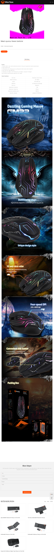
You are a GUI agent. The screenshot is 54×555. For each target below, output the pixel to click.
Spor (45, 501)
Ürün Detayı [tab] (27, 59)
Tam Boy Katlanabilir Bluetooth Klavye (36, 517)
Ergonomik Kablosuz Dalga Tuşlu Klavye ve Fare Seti (12, 551)
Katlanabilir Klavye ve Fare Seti (8, 534)
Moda (48, 501)
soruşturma (4, 51)
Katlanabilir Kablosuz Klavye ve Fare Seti (37, 534)
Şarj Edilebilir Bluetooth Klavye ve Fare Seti (10, 517)
